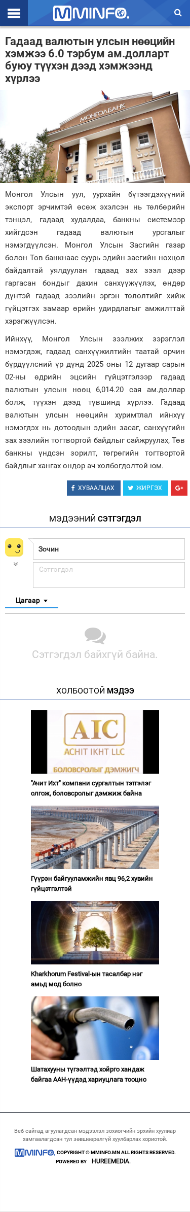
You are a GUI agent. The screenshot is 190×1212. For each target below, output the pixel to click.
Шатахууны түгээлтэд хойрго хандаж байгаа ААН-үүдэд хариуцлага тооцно (88, 1074)
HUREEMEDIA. (111, 1161)
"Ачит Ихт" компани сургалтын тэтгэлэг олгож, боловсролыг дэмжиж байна (91, 788)
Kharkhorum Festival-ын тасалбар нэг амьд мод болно (86, 979)
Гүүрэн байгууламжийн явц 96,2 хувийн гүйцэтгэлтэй (92, 883)
